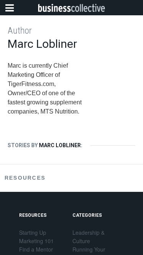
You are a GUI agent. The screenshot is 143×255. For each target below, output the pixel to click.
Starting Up (32, 232)
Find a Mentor (36, 249)
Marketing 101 (36, 241)
